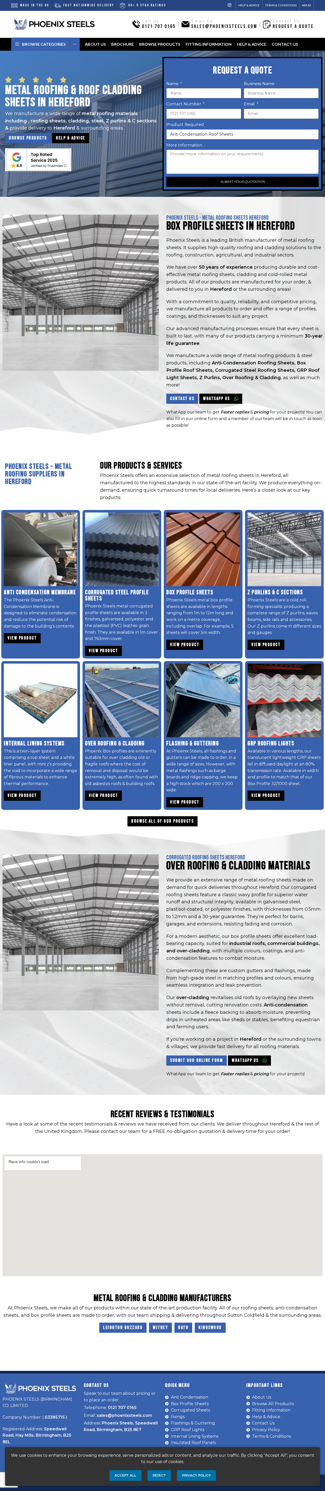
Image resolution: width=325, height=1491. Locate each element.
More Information (184, 145)
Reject (159, 1475)
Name (173, 83)
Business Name (259, 83)
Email (250, 104)
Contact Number (184, 104)
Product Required (185, 124)
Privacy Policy (196, 1475)
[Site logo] (54, 24)
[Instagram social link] (229, 5)
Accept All (125, 1475)
